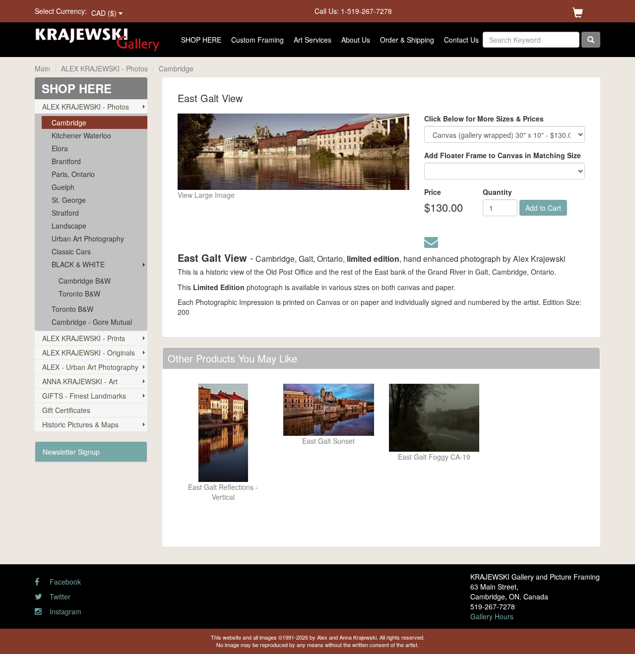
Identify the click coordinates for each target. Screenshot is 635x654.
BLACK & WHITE (78, 264)
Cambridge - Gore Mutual (92, 322)
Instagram (64, 611)
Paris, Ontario (73, 174)
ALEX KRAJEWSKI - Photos (104, 68)
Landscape (69, 226)
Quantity (497, 192)
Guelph (63, 187)
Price (432, 192)
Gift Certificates (66, 410)
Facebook (64, 582)
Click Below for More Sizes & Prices (484, 118)
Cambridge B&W (85, 281)
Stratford (65, 213)
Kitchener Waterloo (81, 135)
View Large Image (206, 195)
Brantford (66, 161)
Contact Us (461, 40)
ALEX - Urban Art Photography (90, 367)
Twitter (59, 596)
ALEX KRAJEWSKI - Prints (83, 338)
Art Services (312, 40)
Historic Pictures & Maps (80, 424)
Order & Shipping (407, 40)
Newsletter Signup (71, 452)
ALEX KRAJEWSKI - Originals (88, 352)
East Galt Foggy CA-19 (434, 457)
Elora (60, 148)
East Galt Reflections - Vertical (223, 492)
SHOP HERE (201, 40)
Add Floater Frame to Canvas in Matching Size (502, 155)
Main (42, 68)
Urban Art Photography (88, 238)
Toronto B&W (79, 293)
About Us (355, 40)
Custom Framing (257, 40)
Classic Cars (71, 251)
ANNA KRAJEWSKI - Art (80, 381)
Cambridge (176, 68)
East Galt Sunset (328, 441)
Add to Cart (543, 208)
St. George (69, 200)
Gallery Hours (491, 616)
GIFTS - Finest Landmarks (84, 396)
